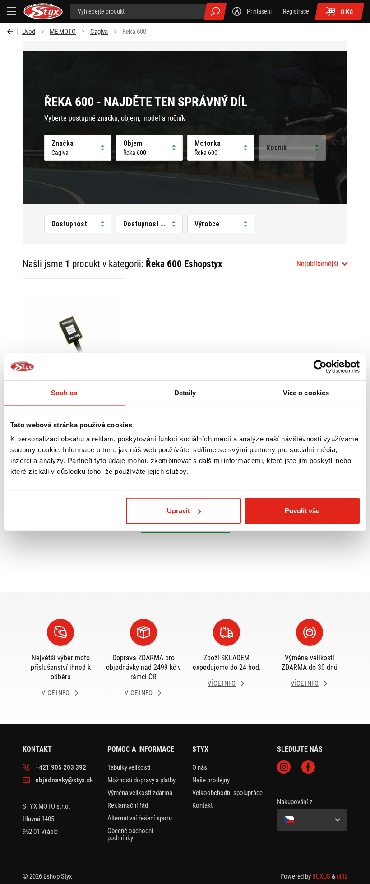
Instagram (284, 767)
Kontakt (202, 805)
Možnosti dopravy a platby (141, 780)
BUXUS (321, 876)
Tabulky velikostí (129, 767)
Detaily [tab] (185, 392)
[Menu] (11, 11)
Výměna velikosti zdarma (139, 793)
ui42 (342, 876)
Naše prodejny (211, 780)
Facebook (308, 767)
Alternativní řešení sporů (139, 818)
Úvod (28, 31)
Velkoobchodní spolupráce (227, 793)
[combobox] (321, 263)
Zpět (12, 31)
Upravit (178, 510)
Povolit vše (302, 510)
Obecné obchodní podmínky (130, 834)
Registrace (296, 11)
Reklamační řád (127, 805)
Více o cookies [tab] (306, 392)
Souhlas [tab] (64, 392)
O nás (199, 767)
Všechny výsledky (215, 11)
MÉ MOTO (63, 31)
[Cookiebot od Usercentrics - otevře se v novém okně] (320, 366)
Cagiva (99, 31)
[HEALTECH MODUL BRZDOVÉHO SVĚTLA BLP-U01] (74, 339)
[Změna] (312, 820)
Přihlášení (259, 11)
